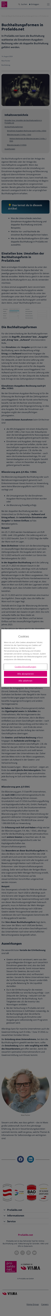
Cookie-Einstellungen (25, 666)
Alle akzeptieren (25, 673)
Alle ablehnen (25, 680)
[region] (25, 658)
